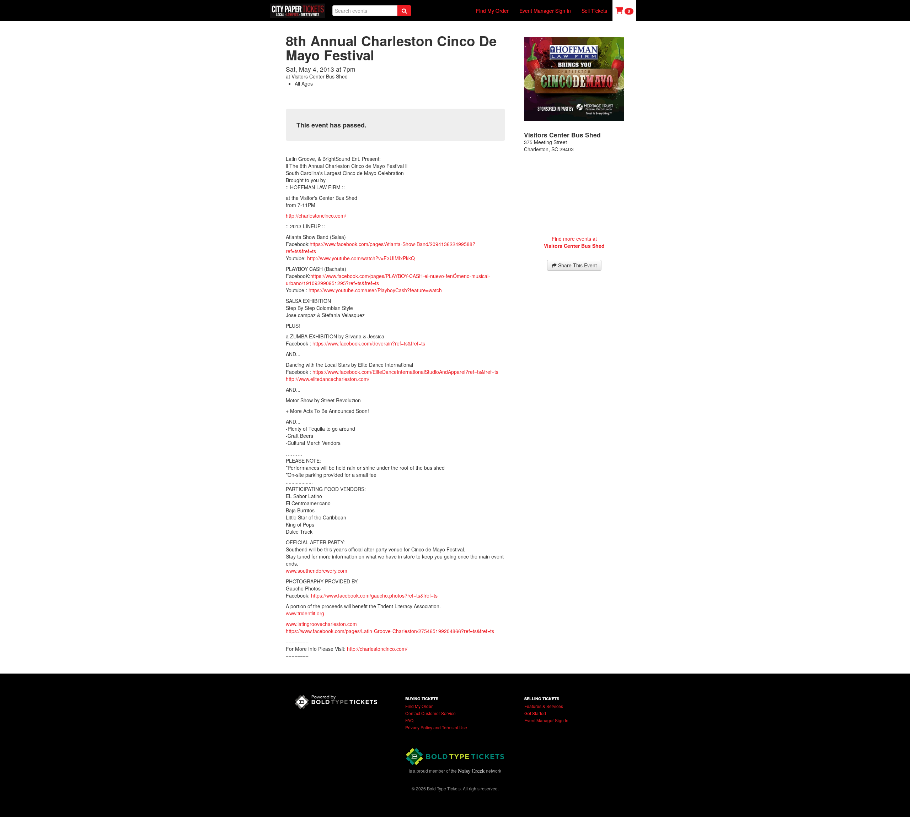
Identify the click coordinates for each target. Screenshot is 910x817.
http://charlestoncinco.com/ (316, 215)
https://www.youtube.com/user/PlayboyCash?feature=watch (375, 290)
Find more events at (574, 242)
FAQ (409, 720)
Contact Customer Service (430, 713)
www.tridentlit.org (305, 613)
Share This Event (577, 265)
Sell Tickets (594, 10)
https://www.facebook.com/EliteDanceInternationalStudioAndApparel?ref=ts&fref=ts (405, 371)
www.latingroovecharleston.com (321, 623)
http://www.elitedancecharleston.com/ (327, 378)
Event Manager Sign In (545, 10)
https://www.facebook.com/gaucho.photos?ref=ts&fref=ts (374, 595)
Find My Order (492, 10)
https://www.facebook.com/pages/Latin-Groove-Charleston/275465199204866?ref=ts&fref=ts (390, 630)
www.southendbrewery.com (316, 570)
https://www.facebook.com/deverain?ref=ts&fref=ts (368, 343)
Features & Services (543, 706)
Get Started (535, 713)
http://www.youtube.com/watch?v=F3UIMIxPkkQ (361, 258)
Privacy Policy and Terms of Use (436, 727)
